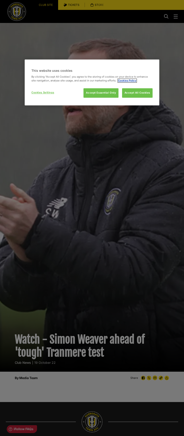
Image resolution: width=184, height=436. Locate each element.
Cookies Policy (127, 80)
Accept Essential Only (101, 92)
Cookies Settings (42, 92)
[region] (92, 82)
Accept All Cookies (137, 92)
